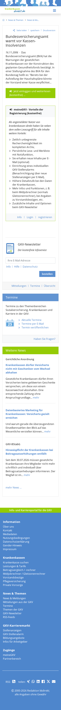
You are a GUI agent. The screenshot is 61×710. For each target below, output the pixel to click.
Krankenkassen (14, 557)
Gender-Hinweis (12, 545)
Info (8, 266)
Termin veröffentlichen (35, 327)
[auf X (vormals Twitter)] (48, 681)
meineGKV (9, 655)
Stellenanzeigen (12, 630)
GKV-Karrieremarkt (16, 625)
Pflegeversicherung (14, 581)
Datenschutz (30, 266)
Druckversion (49, 30)
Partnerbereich (12, 658)
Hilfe (16, 266)
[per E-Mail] (53, 681)
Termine (35, 286)
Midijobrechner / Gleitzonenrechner (24, 573)
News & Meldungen (14, 598)
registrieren (45, 217)
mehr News (12, 487)
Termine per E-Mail (33, 323)
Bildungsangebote (13, 638)
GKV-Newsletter (12, 613)
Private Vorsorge (13, 585)
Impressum (9, 549)
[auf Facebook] (43, 681)
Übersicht (49, 286)
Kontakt (7, 530)
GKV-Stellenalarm (13, 634)
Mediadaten (10, 534)
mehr (36, 397)
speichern (34, 30)
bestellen (47, 274)
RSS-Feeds (9, 617)
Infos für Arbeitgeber (15, 641)
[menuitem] (3, 20)
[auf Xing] (28, 681)
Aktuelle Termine (31, 320)
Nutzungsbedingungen (16, 538)
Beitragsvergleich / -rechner (19, 570)
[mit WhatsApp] (33, 681)
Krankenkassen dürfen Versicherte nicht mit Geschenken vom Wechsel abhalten (28, 368)
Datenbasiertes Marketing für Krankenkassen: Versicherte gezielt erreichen (27, 414)
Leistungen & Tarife (14, 566)
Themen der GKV (13, 609)
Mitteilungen (19, 286)
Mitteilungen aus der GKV (18, 602)
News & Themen (14, 593)
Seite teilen (22, 30)
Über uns (8, 526)
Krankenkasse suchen (16, 562)
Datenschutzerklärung (16, 541)
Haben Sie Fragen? (44, 339)
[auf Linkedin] (38, 681)
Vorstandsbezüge (13, 577)
